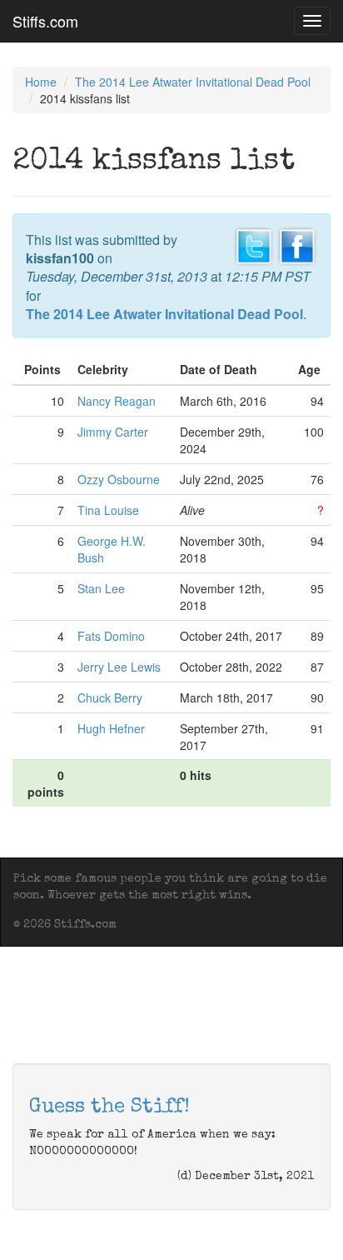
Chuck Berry (109, 697)
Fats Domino (111, 636)
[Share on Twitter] (254, 244)
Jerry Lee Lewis (119, 666)
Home (41, 81)
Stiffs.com (45, 21)
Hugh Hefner (111, 728)
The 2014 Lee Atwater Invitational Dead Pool (193, 81)
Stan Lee (101, 588)
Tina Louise (108, 510)
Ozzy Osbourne (118, 479)
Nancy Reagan (116, 400)
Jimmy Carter (112, 431)
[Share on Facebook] (297, 244)
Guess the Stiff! (109, 1108)
